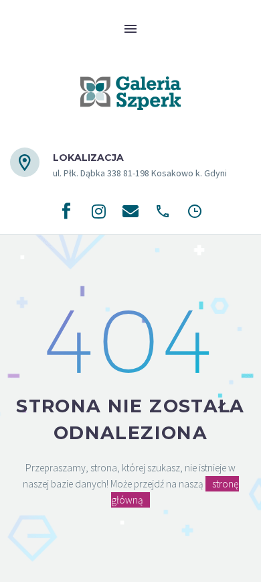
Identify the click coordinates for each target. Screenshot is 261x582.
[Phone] (163, 211)
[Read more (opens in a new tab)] (118, 165)
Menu (130, 29)
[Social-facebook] (66, 211)
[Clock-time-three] (195, 211)
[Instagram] (98, 211)
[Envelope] (130, 211)
